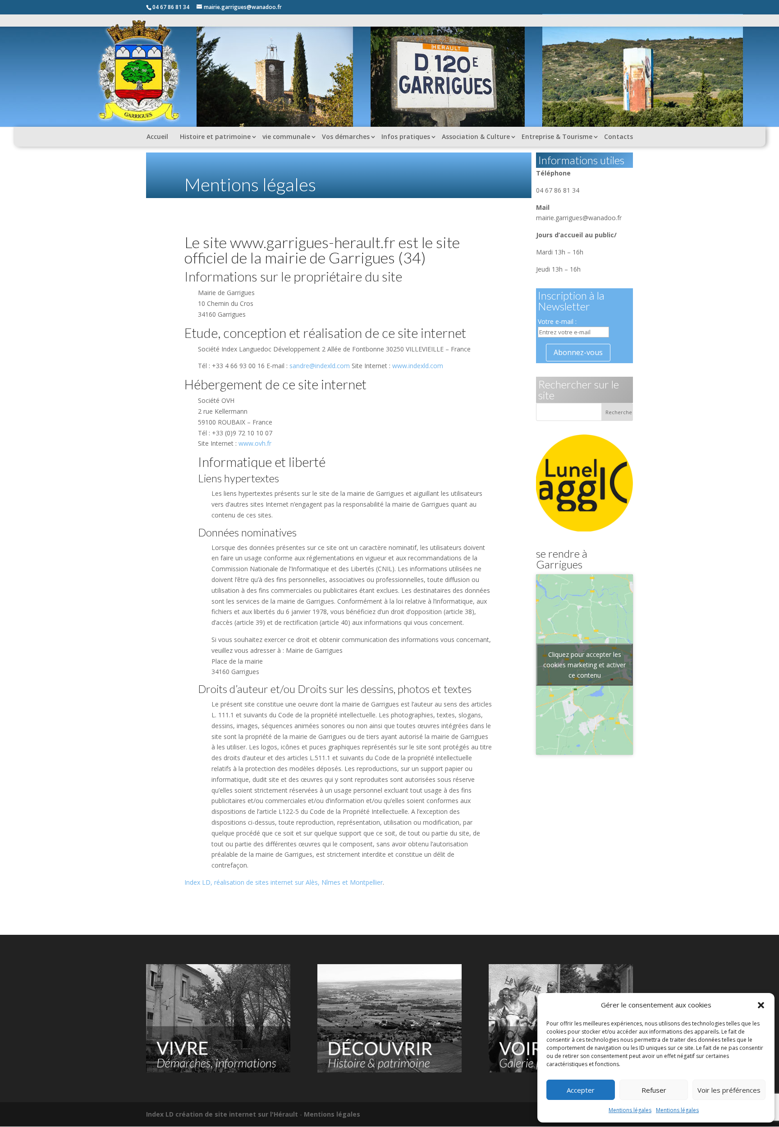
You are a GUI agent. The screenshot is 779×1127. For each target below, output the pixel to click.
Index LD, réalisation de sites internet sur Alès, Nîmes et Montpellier (283, 882)
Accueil (157, 136)
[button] (760, 1005)
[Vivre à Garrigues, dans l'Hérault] (218, 1070)
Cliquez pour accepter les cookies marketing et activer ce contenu (584, 664)
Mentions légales (630, 1110)
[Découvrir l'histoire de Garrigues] (389, 1070)
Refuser (654, 1090)
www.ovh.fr (254, 443)
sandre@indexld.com (319, 365)
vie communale (286, 136)
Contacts (618, 136)
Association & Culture (476, 136)
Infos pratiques (405, 136)
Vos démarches (346, 136)
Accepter (581, 1090)
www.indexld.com (417, 365)
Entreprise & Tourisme (557, 136)
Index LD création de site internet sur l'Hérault (222, 1114)
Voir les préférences (729, 1090)
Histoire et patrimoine (215, 136)
